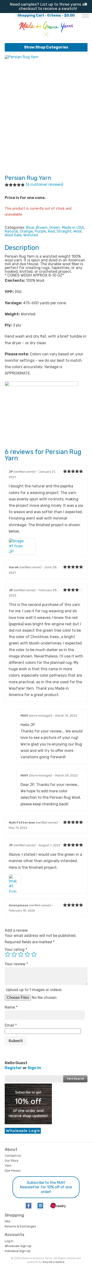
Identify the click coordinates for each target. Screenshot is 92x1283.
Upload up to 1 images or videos (34, 990)
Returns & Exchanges (20, 1226)
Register (13, 1068)
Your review (16, 964)
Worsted (30, 235)
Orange (26, 231)
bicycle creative (53, 1262)
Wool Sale (13, 235)
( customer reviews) (44, 184)
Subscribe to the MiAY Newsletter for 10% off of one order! (46, 1187)
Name (11, 1007)
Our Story (11, 1160)
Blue (30, 227)
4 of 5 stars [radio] (27, 954)
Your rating (16, 949)
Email (11, 1025)
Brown (41, 227)
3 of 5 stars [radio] (21, 954)
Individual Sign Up (17, 1251)
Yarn (8, 1165)
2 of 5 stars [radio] (14, 954)
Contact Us (13, 1155)
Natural (11, 231)
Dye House (13, 1170)
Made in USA (73, 227)
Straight (64, 231)
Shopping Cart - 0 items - (46, 15)
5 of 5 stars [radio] (34, 954)
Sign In (34, 1068)
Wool (77, 231)
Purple (40, 231)
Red (51, 231)
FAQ (7, 1221)
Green (54, 227)
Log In (9, 1241)
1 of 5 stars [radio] (7, 954)
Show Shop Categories (46, 47)
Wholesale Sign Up (18, 1246)
